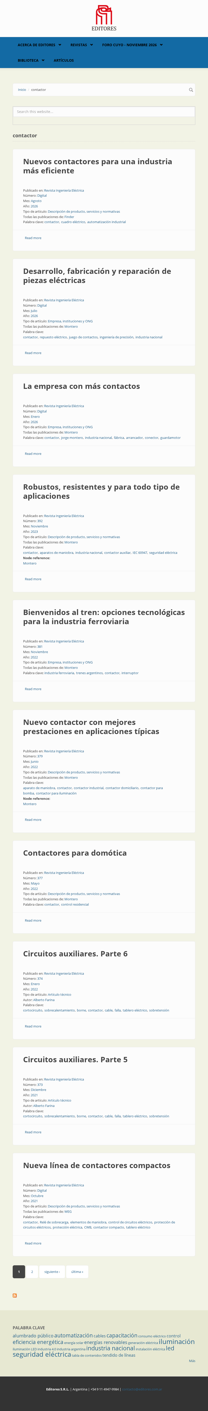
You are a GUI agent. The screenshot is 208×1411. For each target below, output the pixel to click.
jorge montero (72, 437)
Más (192, 1360)
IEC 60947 (140, 552)
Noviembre (39, 526)
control (174, 1336)
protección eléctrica (67, 1227)
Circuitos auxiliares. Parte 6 (75, 953)
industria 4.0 (47, 1349)
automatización (73, 1335)
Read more (33, 238)
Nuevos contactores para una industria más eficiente (97, 166)
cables (100, 1336)
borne (81, 1010)
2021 (34, 1095)
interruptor (130, 673)
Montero (71, 326)
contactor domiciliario (122, 788)
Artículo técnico (59, 994)
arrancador (134, 437)
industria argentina (71, 1349)
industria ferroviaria (59, 673)
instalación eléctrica (150, 1349)
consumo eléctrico (152, 1336)
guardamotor (170, 437)
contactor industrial (88, 788)
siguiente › (52, 1271)
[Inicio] (104, 17)
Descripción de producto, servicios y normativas (84, 211)
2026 (34, 206)
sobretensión (159, 1010)
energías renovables (105, 1342)
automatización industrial (106, 222)
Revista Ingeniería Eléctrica (64, 190)
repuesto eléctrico (53, 337)
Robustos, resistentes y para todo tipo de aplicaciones (101, 491)
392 (40, 521)
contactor (51, 222)
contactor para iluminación (56, 793)
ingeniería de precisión (116, 337)
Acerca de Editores (36, 44)
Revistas (79, 44)
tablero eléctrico (135, 1010)
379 (40, 756)
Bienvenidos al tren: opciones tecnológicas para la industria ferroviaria (104, 616)
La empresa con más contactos (81, 386)
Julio (34, 310)
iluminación (177, 1341)
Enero (35, 416)
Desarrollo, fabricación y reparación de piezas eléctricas (97, 275)
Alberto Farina (44, 1000)
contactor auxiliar (117, 552)
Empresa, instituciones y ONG (70, 321)
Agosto (36, 200)
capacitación (122, 1335)
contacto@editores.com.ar (142, 1389)
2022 (34, 657)
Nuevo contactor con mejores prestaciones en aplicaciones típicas (91, 726)
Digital (42, 195)
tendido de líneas (118, 1355)
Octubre (37, 1195)
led (170, 1348)
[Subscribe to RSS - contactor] (104, 1295)
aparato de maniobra (39, 788)
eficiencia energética (38, 1342)
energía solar (73, 1342)
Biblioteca (28, 60)
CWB (87, 1227)
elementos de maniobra (88, 1222)
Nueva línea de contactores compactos (96, 1165)
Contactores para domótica (75, 853)
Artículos (64, 60)
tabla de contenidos (87, 1355)
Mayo (35, 883)
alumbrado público (33, 1336)
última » (77, 1271)
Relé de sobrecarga (54, 1222)
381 (40, 646)
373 (40, 1084)
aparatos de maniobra (56, 552)
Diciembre (38, 1089)
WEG (68, 1211)
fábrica (119, 437)
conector (151, 437)
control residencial (75, 904)
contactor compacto (108, 1227)
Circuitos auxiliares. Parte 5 (75, 1059)
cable (109, 1010)
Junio (35, 761)
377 (40, 878)
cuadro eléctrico (73, 222)
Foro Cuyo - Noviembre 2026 (129, 44)
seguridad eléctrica (163, 552)
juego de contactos (83, 337)
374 (40, 978)
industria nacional (148, 337)
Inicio (22, 89)
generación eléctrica (143, 1342)
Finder (69, 216)
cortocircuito (32, 1010)
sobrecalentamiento (59, 1010)
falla (118, 1010)
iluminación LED (25, 1349)
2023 (34, 531)
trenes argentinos (89, 673)
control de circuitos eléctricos (130, 1222)
